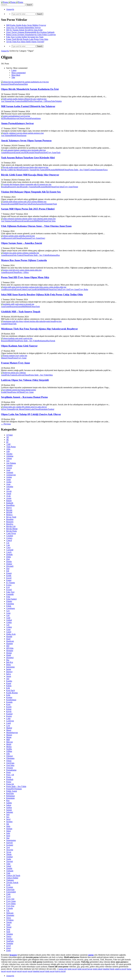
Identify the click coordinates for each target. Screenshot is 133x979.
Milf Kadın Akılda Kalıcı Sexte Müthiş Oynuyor (26, 25)
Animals (9, 472)
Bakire (9, 500)
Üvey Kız (10, 906)
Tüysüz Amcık (12, 882)
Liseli (8, 723)
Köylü (8, 711)
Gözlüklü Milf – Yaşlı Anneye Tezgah (20, 311)
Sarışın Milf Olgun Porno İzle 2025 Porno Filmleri (28, 208)
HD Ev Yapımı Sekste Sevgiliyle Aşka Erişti (24, 30)
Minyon (9, 742)
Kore (8, 704)
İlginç (8, 664)
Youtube (9, 943)
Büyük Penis (11, 531)
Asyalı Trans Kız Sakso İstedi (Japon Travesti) (25, 41)
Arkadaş (9, 486)
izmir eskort (97, 969)
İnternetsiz (10, 667)
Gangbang (10, 608)
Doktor (9, 564)
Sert (45, 152)
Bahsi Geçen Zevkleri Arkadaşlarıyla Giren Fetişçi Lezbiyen (31, 34)
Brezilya (9, 524)
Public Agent (11, 791)
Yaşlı (58, 152)
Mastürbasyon (13, 118)
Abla (8, 449)
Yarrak (52, 341)
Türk (14, 324)
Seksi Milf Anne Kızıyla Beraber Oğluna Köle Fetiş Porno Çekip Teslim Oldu (42, 294)
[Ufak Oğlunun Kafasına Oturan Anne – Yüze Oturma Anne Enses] (28, 219)
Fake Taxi (10, 592)
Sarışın (21, 84)
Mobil (13, 135)
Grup (28, 289)
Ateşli (3, 375)
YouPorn (10, 941)
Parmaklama (36, 118)
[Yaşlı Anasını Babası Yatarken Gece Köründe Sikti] (23, 150)
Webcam (9, 913)
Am (2, 238)
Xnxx (105, 170)
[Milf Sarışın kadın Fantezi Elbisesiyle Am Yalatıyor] (23, 99)
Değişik (9, 554)
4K (7, 440)
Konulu (30, 152)
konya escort (60, 971)
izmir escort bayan (84, 969)
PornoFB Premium (14, 789)
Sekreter (9, 812)
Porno (41, 152)
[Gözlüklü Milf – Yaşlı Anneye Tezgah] (17, 304)
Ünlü (8, 894)
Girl (7, 615)
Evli (8, 587)
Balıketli (9, 503)
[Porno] (12, 2)
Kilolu (8, 686)
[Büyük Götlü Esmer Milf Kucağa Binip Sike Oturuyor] (24, 167)
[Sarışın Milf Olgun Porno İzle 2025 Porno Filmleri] (23, 201)
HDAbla (9, 648)
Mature (4, 358)
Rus (58, 255)
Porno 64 (15, 392)
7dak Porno (11, 447)
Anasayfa (10, 9)
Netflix (30, 101)
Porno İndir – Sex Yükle (16, 786)
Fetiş (8, 597)
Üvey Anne (51, 152)
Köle (37, 289)
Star (7, 838)
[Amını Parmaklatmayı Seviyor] (15, 116)
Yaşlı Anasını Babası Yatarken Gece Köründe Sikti (28, 157)
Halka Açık (11, 634)
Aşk (8, 489)
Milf (26, 101)
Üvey (8, 896)
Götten (23, 289)
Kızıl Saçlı (10, 690)
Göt (7, 625)
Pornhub (9, 779)
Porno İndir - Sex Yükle (78, 170)
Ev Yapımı (31, 170)
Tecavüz (9, 850)
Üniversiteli (11, 892)
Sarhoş (9, 807)
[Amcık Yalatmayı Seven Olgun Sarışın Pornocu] (22, 133)
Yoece (8, 936)
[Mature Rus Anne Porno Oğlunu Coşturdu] (20, 253)
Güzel (33, 289)
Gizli (13, 238)
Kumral (9, 714)
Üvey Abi (65, 289)
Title (13, 77)
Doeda (9, 561)
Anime (9, 477)
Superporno (11, 840)
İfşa (5, 118)
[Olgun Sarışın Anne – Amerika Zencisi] (18, 236)
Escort (8, 578)
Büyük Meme (16, 170)
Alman (9, 458)
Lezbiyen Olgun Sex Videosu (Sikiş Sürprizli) (25, 380)
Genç (22, 152)
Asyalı (9, 491)
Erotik (3, 392)
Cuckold (9, 550)
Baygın (9, 510)
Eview (9, 585)
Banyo (9, 507)
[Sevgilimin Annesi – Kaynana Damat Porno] (18, 390)
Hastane (9, 643)
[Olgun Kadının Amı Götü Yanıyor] (16, 338)
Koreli (8, 707)
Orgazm (27, 118)
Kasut (8, 683)
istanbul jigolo (109, 969)
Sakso (8, 805)
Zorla (8, 950)
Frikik (8, 606)
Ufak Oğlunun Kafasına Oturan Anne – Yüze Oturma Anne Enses (36, 226)
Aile (8, 451)
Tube (53, 101)
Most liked (15, 75)
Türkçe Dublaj (12, 878)
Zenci (42, 238)
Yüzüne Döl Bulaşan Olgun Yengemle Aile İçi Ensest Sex (31, 191)
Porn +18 (42, 101)
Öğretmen (10, 758)
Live (8, 725)
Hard (37, 187)
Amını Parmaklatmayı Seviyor (17, 123)
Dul (13, 289)
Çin (7, 543)
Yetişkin (58, 101)
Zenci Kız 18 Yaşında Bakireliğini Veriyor (23, 27)
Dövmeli (9, 566)
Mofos (9, 746)
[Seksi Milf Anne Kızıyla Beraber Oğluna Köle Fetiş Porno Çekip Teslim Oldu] (33, 287)
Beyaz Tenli (11, 517)
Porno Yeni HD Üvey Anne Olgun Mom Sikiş (25, 277)
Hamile (9, 636)
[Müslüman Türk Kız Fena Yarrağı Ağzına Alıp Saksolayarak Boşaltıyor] (31, 321)
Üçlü (8, 885)
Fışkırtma (10, 604)
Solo (8, 833)
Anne (13, 221)
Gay (8, 611)
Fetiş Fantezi (16, 101)
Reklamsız (52, 255)
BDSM (9, 512)
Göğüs (9, 622)
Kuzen (9, 716)
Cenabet (9, 536)
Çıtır (8, 545)
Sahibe (9, 803)
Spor (8, 836)
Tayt (8, 847)
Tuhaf (8, 866)
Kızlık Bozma (12, 693)
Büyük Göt (5, 170)
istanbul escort (39, 971)
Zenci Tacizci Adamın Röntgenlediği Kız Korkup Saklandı (30, 32)
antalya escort (120, 969)
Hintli (8, 655)
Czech (8, 552)
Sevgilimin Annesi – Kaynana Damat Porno (24, 397)
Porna (15, 84)
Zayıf (8, 946)
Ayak (8, 496)
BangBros (10, 505)
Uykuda (9, 908)
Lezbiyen (20, 375)
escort (8, 971)
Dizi (8, 559)
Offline (9, 751)
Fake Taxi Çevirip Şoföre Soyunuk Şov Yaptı (24, 37)
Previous (6, 424)
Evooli (9, 589)
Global (9, 620)
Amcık (9, 468)
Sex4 (8, 819)
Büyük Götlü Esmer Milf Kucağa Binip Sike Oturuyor (30, 174)
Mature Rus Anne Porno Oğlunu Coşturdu (24, 260)
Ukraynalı (10, 889)
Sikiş (26, 84)
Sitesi (8, 831)
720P (8, 444)
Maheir (9, 728)
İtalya (8, 674)
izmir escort (72, 969)
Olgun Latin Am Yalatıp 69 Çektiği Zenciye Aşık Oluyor (31, 414)
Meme (8, 737)
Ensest (17, 152)
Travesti (9, 861)
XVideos (10, 920)
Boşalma (4, 187)
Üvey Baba (83, 289)
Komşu (9, 697)
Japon (8, 676)
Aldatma (9, 456)
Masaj (8, 730)
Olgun (10, 84)
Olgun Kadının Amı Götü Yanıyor (19, 345)
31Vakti (9, 435)
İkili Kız (9, 662)
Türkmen (10, 880)
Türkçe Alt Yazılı (13, 875)
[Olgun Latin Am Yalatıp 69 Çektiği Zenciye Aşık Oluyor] (24, 407)
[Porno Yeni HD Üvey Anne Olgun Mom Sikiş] (21, 270)
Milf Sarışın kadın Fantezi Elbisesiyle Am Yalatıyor (28, 106)
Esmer (24, 170)
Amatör (4, 152)
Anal (3, 289)
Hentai (9, 653)
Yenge (75, 187)
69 (2, 409)
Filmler (27, 409)
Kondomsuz (11, 700)
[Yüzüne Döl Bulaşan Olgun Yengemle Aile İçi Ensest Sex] (26, 184)
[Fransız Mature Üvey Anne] (14, 355)
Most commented (18, 73)
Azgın (8, 498)
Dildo (8, 557)
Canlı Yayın (11, 533)
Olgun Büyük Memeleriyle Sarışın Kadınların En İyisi (30, 89)
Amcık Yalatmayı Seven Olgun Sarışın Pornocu (26, 140)
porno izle (63, 969)
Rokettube (43, 409)
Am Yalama (6, 101)
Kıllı (8, 688)
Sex (27, 272)
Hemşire (9, 650)
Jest (22, 101)
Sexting (9, 821)
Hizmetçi (10, 657)
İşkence (9, 671)
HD (2, 118)
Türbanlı (9, 871)
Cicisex (9, 538)
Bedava (9, 515)
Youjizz (9, 939)
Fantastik (10, 594)
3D (7, 437)
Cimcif (18, 187)
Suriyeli (9, 843)
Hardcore (10, 641)
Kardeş (9, 681)
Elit (7, 571)
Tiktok (21, 392)
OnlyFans (10, 763)
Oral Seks (59, 187)
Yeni (8, 929)
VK (7, 910)
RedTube (10, 793)
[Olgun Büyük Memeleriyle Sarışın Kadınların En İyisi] (25, 82)
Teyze (8, 852)
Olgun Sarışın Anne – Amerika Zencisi (21, 243)
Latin (32, 409)
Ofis (8, 754)
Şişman (9, 828)
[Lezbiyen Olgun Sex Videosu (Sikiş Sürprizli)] (13, 373)
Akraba (9, 454)
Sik (7, 824)
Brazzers (4, 84)
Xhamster (99, 170)
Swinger (9, 845)
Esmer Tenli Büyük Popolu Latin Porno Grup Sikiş (27, 39)
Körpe (8, 709)
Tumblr (9, 868)
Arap (8, 484)
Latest (13, 70)
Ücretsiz (91, 170)
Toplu (8, 859)
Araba (8, 482)
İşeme (8, 669)
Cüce (8, 547)
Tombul (51, 409)
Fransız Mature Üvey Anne (15, 362)
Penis (8, 772)
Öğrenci (9, 756)
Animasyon (11, 475)
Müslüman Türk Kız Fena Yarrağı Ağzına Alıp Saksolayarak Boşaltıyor (39, 328)
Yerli (8, 932)
